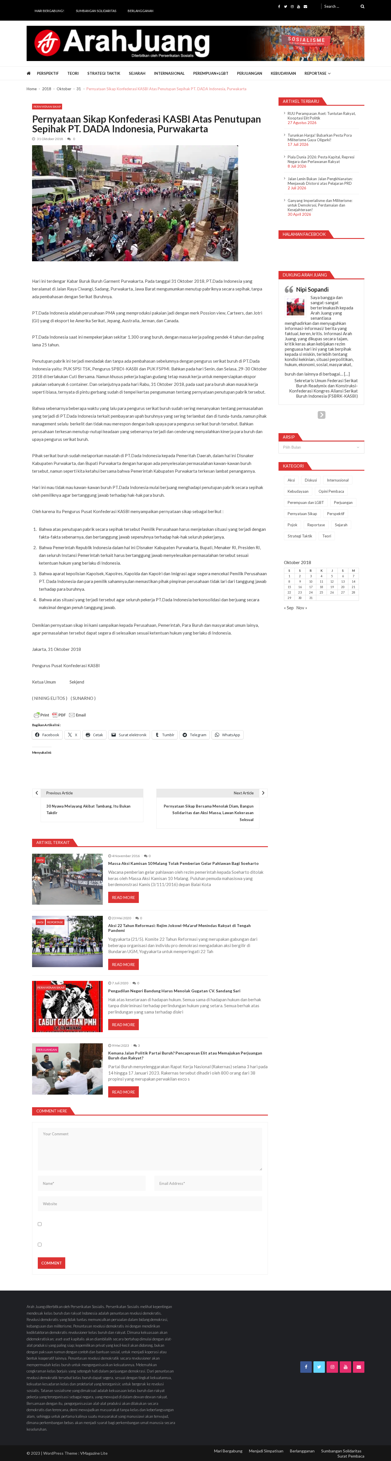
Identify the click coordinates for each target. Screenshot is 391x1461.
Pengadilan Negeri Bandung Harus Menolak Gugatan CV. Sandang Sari (174, 991)
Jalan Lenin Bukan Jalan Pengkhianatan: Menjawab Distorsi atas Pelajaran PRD (320, 181)
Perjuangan (249, 73)
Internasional (169, 73)
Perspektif (48, 73)
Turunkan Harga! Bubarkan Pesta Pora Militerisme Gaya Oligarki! (320, 137)
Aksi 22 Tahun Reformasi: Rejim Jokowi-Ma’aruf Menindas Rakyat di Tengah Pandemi (179, 928)
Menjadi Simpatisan (266, 1450)
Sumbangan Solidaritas (96, 11)
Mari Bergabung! (49, 11)
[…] (347, 373)
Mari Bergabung (228, 1450)
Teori (73, 73)
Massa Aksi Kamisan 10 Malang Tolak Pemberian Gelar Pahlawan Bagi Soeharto (183, 863)
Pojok (292, 525)
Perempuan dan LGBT (306, 502)
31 (311, 598)
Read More (123, 897)
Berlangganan (140, 11)
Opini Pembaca (331, 491)
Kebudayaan (283, 73)
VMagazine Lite (94, 1453)
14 (353, 581)
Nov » (301, 607)
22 (289, 592)
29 (289, 598)
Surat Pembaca (350, 1456)
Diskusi (311, 480)
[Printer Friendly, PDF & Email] (60, 715)
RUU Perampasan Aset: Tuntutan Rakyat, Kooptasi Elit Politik (322, 115)
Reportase (315, 73)
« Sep (289, 607)
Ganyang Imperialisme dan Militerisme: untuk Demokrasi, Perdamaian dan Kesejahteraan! (320, 205)
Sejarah (137, 73)
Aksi (40, 860)
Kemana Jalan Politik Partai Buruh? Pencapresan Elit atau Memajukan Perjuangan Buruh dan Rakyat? (185, 1055)
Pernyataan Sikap (47, 106)
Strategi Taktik (103, 73)
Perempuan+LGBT (210, 73)
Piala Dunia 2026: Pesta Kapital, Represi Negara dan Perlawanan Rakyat (321, 159)
